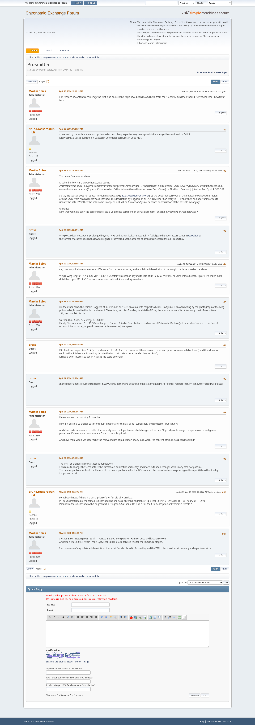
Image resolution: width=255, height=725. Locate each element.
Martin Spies (37, 91)
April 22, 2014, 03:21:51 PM (71, 263)
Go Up (30, 568)
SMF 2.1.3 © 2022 (31, 721)
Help (202, 721)
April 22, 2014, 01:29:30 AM (71, 129)
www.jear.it (194, 235)
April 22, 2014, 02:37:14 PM (71, 230)
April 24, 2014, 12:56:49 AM (71, 378)
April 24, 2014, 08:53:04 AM (71, 411)
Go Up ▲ (227, 721)
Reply (215, 81)
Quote (222, 113)
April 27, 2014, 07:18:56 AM (71, 458)
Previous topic (205, 72)
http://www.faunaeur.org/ (135, 195)
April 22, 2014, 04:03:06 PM (71, 301)
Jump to (182, 582)
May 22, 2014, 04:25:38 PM (71, 533)
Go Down (31, 81)
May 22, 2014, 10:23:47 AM (71, 491)
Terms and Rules (214, 721)
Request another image (77, 661)
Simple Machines (47, 721)
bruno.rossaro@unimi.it (42, 130)
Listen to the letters (55, 661)
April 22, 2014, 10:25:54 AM (71, 170)
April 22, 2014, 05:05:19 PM (71, 344)
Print (225, 81)
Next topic (221, 72)
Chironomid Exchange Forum (52, 13)
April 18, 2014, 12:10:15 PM (71, 91)
